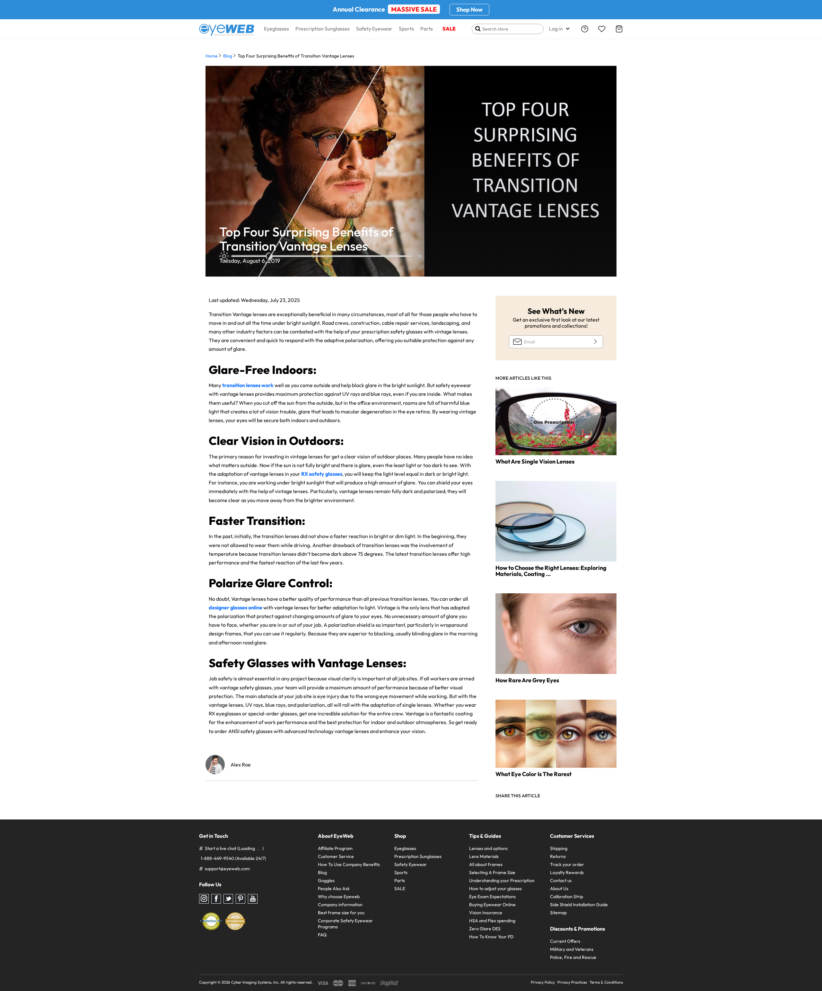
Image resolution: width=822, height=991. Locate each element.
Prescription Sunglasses (322, 28)
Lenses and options (488, 848)
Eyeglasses (276, 28)
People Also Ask (334, 888)
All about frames (486, 864)
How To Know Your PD (491, 937)
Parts (426, 28)
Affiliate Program (335, 848)
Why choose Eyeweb (339, 896)
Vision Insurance (485, 913)
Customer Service (336, 856)
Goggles (326, 880)
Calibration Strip (566, 896)
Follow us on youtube (253, 899)
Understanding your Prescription (502, 880)
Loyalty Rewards (567, 872)
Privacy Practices (572, 982)
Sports (406, 28)
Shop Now (469, 9)
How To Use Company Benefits (349, 864)
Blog (227, 56)
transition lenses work (247, 385)
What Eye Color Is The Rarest (533, 774)
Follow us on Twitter (228, 899)
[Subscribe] (594, 341)
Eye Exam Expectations (492, 896)
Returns (558, 856)
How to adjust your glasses (495, 888)
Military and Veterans (571, 949)
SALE (449, 28)
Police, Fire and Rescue (573, 957)
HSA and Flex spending (492, 921)
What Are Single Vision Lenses (534, 461)
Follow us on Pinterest (240, 899)
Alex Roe (241, 764)
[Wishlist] (601, 29)
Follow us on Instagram (204, 899)
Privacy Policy (543, 982)
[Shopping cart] (619, 29)
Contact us (561, 880)
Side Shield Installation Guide (579, 904)
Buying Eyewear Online (492, 904)
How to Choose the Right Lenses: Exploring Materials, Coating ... (551, 571)
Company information (340, 904)
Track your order (567, 864)
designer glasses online (235, 607)
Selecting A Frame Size (492, 872)
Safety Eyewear (374, 28)
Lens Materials (484, 856)
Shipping (558, 848)
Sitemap (558, 913)
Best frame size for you (341, 913)
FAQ (322, 935)
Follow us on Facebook (216, 899)
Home (212, 56)
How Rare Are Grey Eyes (527, 680)
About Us (559, 888)
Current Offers (565, 941)
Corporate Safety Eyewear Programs (345, 924)
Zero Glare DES (485, 929)
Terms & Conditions (606, 982)
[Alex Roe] (215, 764)
